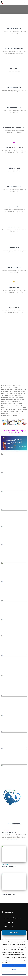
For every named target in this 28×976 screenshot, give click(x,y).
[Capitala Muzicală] (2, 2)
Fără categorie (5, 830)
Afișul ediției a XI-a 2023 (8, 894)
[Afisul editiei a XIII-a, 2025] (14, 854)
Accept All (14, 965)
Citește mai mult (13, 839)
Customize (14, 969)
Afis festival (4, 891)
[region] (14, 958)
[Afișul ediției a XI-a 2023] (14, 881)
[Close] (26, 941)
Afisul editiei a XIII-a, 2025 (9, 866)
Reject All (14, 973)
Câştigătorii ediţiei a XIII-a (9, 832)
